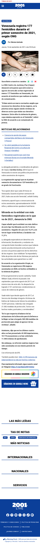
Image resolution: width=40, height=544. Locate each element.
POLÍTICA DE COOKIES (11, 527)
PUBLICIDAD (26, 527)
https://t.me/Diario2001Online (22, 367)
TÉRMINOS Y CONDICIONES (9, 522)
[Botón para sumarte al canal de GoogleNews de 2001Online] (20, 384)
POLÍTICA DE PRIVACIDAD (30, 522)
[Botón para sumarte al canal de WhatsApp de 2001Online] (28, 81)
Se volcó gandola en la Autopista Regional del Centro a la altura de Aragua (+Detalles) (17, 148)
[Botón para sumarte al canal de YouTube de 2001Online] (35, 81)
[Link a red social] (7, 515)
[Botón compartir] (4, 75)
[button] (9, 75)
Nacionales (6, 21)
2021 (5, 437)
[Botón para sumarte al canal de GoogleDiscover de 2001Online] (20, 374)
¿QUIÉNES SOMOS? (12, 531)
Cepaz (13, 437)
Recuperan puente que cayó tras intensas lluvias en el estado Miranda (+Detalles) (18, 157)
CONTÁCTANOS (27, 531)
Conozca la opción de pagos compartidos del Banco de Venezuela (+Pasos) (18, 138)
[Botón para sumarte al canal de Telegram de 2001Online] (32, 81)
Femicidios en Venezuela (27, 437)
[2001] (20, 6)
